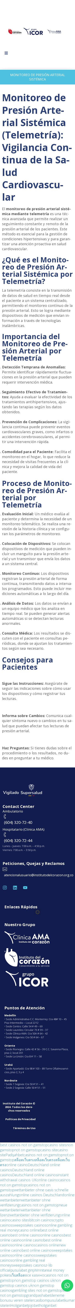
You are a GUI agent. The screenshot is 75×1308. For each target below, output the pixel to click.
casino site (48, 1149)
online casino (17, 1164)
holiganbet (47, 1305)
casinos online (47, 1245)
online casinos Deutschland (41, 1194)
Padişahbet (14, 1154)
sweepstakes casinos (29, 1225)
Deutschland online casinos (35, 1175)
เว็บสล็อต (18, 1275)
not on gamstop (27, 1149)
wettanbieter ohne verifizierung (34, 1215)
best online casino (25, 1235)
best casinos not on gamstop (24, 1144)
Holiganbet (19, 1305)
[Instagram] (5, 887)
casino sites (57, 1144)
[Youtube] (25, 887)
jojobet (33, 1305)
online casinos (52, 1235)
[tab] (37, 77)
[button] (6, 53)
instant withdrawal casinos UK (34, 1177)
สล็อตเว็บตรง (24, 1159)
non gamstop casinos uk (34, 1280)
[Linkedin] (15, 887)
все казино (34, 1275)
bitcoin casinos (41, 1220)
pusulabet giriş (22, 1270)
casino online (29, 1230)
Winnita (40, 1270)
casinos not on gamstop (43, 1154)
